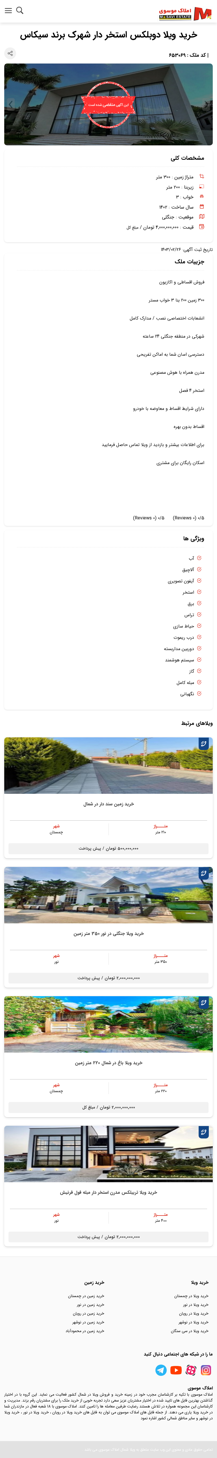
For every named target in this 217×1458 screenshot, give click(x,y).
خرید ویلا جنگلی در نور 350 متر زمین (108, 933)
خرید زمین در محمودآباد (85, 1331)
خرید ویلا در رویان (194, 1313)
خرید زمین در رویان (88, 1313)
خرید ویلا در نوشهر (194, 1322)
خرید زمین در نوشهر (88, 1322)
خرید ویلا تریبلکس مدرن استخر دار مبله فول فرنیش (108, 1192)
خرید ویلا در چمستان (191, 1296)
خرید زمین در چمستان (86, 1296)
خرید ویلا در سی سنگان (190, 1331)
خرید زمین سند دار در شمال (108, 804)
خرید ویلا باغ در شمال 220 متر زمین (108, 1062)
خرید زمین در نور (90, 1305)
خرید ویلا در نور (196, 1305)
